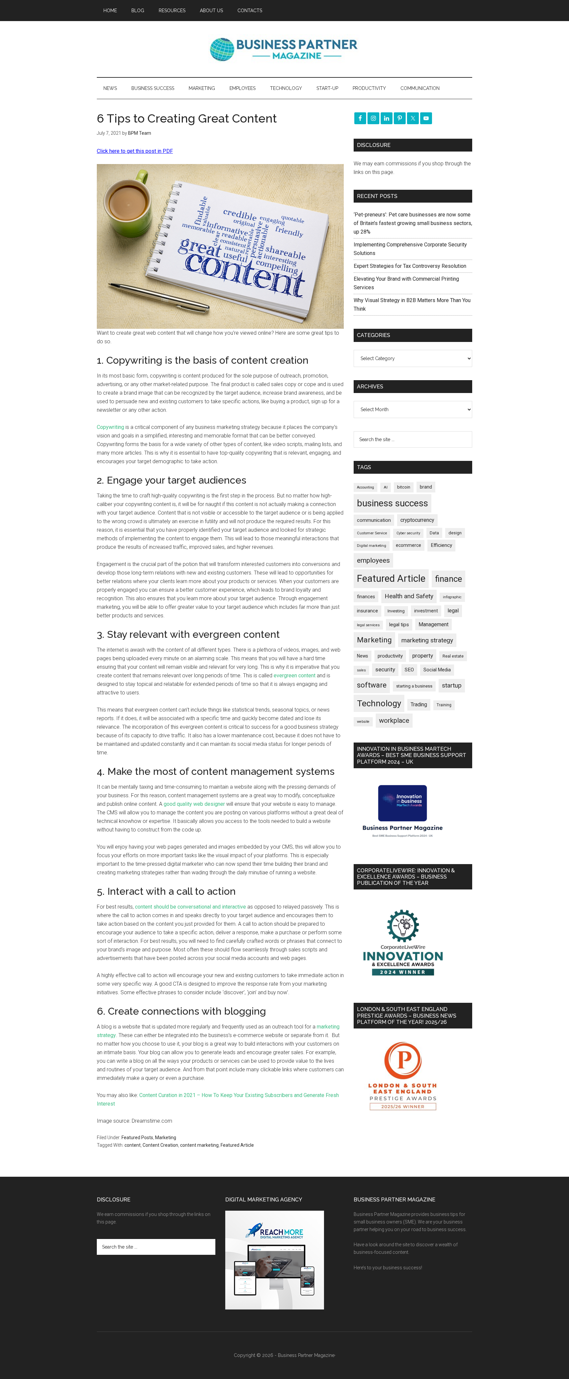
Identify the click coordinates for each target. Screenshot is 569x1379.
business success (392, 503)
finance (448, 579)
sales (361, 670)
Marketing (165, 1137)
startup (452, 685)
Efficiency (441, 545)
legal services (368, 625)
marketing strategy (427, 640)
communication (374, 520)
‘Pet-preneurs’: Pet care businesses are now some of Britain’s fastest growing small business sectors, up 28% (413, 223)
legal (453, 610)
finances (366, 596)
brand (426, 487)
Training (444, 705)
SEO (409, 670)
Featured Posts (137, 1137)
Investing (396, 610)
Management (433, 624)
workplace (394, 720)
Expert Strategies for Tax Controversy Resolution (411, 266)
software (372, 685)
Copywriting (110, 427)
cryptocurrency (417, 520)
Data (434, 532)
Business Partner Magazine (284, 49)
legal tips (399, 625)
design (455, 532)
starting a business (414, 686)
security (385, 669)
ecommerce (408, 545)
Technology (379, 703)
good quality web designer (194, 804)
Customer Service (372, 533)
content (132, 1145)
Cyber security (408, 533)
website (363, 721)
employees (373, 560)
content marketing (199, 1145)
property (422, 655)
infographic (452, 597)
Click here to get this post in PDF (135, 151)
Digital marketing (371, 546)
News (362, 656)
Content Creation (160, 1145)
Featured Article (237, 1145)
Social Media (437, 670)
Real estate (453, 656)
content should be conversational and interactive (190, 907)
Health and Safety (409, 596)
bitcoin (403, 487)
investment (426, 610)
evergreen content (294, 675)
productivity (390, 656)
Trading (419, 705)
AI (386, 487)
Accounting (365, 487)
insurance (367, 611)
